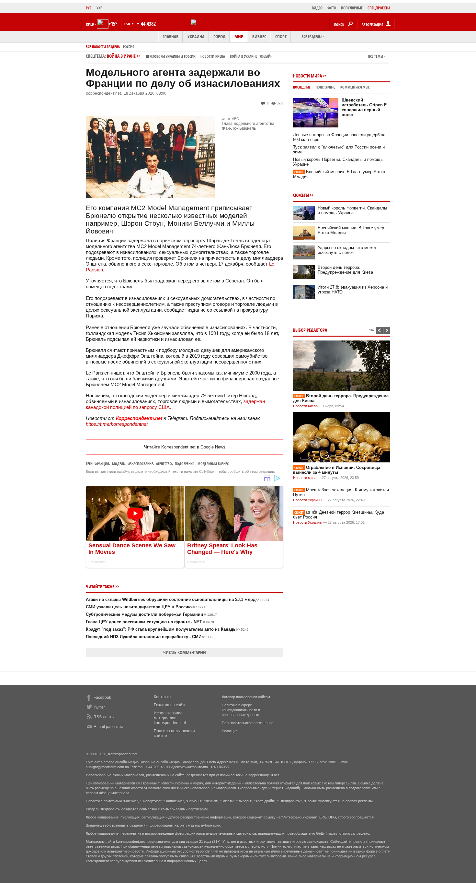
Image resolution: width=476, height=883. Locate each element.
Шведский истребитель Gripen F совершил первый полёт (364, 107)
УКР (99, 8)
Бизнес (259, 36)
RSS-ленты (104, 717)
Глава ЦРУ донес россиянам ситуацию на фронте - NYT (150, 621)
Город (219, 36)
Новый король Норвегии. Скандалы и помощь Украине (352, 210)
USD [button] (127, 23)
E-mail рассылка (108, 726)
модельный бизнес (213, 463)
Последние (302, 87)
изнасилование (140, 463)
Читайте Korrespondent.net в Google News (184, 447)
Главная (170, 36)
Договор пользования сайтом (246, 697)
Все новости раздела (103, 46)
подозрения (185, 463)
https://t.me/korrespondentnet (117, 424)
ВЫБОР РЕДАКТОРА (310, 330)
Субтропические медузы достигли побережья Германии (151, 614)
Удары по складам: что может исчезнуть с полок (347, 250)
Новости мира (307, 76)
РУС (89, 8)
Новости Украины (307, 500)
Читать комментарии (184, 652)
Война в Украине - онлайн (251, 56)
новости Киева (212, 56)
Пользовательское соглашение (247, 723)
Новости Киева (305, 406)
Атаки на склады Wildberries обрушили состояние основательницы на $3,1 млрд (177, 599)
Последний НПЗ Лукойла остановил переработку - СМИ (149, 636)
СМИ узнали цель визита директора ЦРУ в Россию (146, 606)
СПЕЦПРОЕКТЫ (379, 8)
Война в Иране (189, 56)
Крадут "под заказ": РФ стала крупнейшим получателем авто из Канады (167, 629)
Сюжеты (301, 195)
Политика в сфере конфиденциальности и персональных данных (241, 710)
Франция (102, 463)
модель (118, 463)
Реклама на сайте (170, 705)
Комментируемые (355, 87)
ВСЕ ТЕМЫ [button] (375, 56)
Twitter (99, 707)
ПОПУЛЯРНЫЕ (352, 8)
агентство (164, 463)
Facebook (102, 697)
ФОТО (331, 8)
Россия (128, 46)
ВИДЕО (317, 8)
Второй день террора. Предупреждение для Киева (345, 270)
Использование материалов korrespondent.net (170, 718)
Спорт (281, 36)
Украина (195, 36)
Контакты (162, 697)
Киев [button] (90, 24)
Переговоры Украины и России (171, 56)
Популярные (325, 87)
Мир (238, 36)
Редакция (229, 731)
